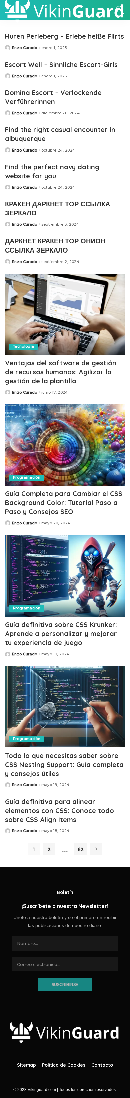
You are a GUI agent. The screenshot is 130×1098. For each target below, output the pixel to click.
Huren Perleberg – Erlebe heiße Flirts (64, 36)
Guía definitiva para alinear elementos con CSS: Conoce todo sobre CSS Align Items (59, 810)
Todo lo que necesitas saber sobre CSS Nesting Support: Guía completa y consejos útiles (64, 764)
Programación (26, 477)
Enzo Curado (24, 48)
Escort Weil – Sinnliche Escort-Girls (61, 64)
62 (81, 849)
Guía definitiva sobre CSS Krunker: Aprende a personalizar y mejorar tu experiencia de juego (61, 633)
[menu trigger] (13, 10)
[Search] (118, 10)
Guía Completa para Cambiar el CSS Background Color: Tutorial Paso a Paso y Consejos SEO (63, 502)
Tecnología (23, 346)
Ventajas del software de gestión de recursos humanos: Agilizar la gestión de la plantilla (60, 372)
